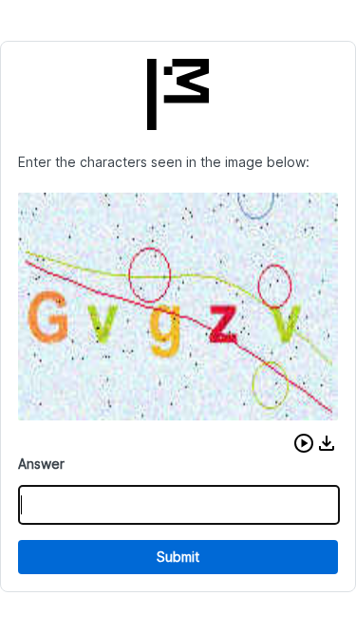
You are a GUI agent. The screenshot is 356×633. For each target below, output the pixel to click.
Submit (178, 557)
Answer (41, 464)
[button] (303, 443)
